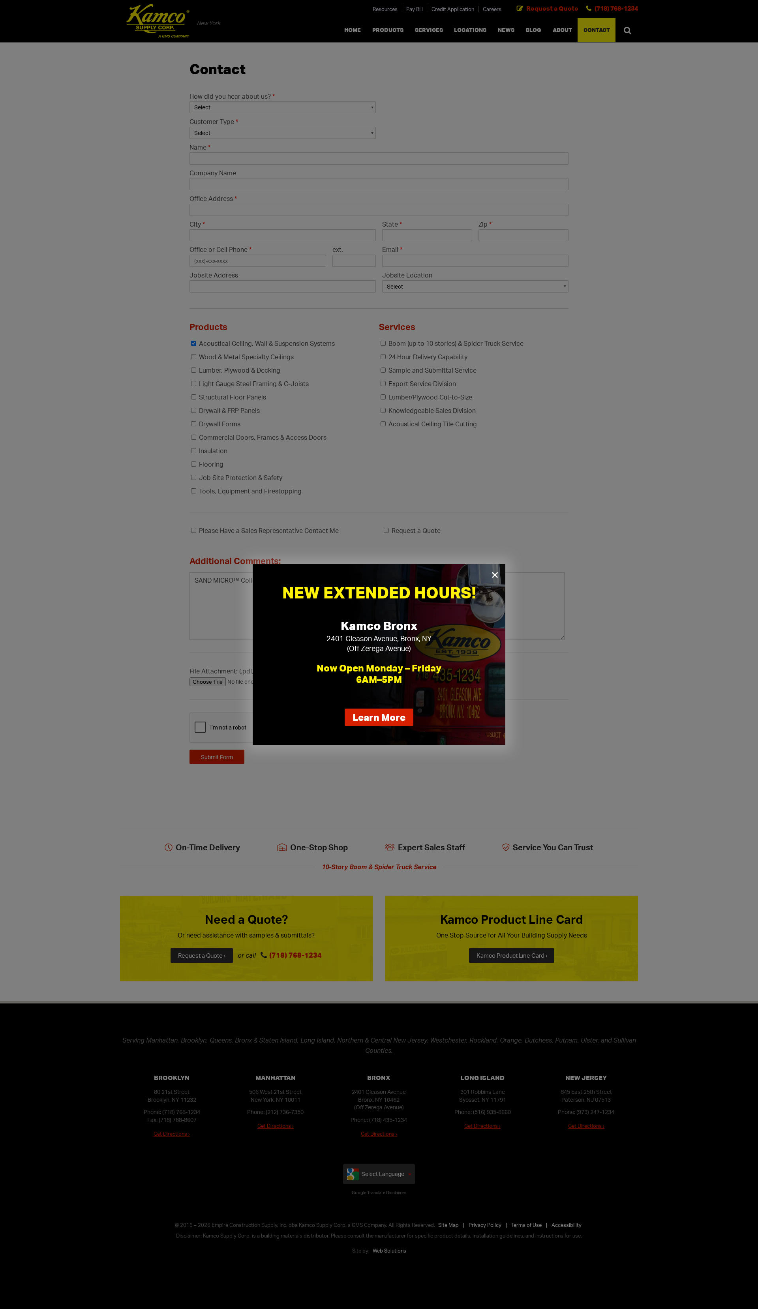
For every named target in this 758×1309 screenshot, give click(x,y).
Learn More (383, 718)
